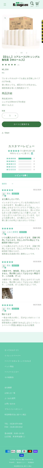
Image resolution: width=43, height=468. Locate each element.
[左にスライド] (16, 52)
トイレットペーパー (13, 356)
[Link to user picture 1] (7, 293)
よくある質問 (10, 398)
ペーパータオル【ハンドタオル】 (18, 361)
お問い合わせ (10, 404)
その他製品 (9, 377)
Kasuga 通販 (20, 459)
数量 (3, 111)
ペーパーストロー (12, 372)
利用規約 (31, 462)
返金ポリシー (21, 462)
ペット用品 (9, 366)
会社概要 (8, 387)
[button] (4, 4)
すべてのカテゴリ (12, 350)
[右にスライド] (26, 52)
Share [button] (7, 133)
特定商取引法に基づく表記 (15, 415)
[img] (7, 190)
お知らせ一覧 (10, 393)
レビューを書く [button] (21, 175)
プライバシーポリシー (13, 409)
